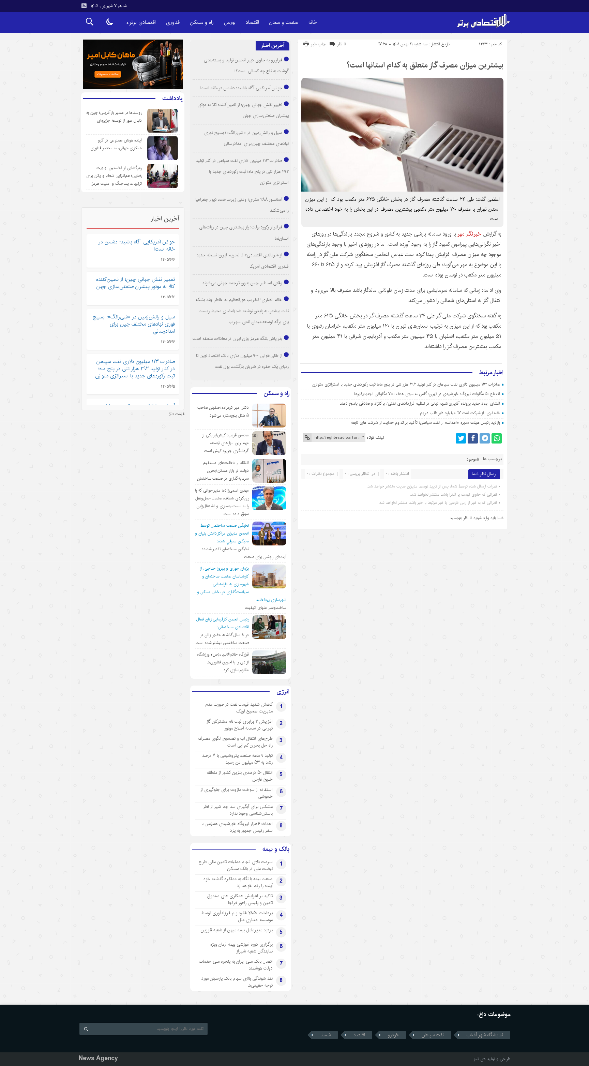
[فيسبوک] (473, 438)
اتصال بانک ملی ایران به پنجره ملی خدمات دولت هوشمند (236, 965)
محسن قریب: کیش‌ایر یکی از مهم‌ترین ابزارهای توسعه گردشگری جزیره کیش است (225, 443)
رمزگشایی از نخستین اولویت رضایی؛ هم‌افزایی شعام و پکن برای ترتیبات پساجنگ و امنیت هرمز (114, 176)
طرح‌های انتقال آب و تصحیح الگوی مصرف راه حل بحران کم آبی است (235, 742)
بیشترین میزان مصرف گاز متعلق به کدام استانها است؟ (425, 65)
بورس (230, 22)
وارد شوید (481, 518)
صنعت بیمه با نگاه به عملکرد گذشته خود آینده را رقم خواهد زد (238, 882)
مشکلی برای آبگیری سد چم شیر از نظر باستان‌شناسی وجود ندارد (238, 810)
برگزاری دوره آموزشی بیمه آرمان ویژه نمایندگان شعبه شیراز (241, 948)
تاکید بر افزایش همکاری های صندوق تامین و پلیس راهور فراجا (240, 899)
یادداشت (172, 98)
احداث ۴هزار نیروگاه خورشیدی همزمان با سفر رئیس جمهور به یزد (237, 827)
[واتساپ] (497, 438)
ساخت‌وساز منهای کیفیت (265, 607)
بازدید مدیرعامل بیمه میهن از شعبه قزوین (237, 930)
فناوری (173, 22)
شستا (325, 1035)
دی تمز (480, 1059)
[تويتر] (461, 438)
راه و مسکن (202, 22)
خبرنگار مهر (470, 234)
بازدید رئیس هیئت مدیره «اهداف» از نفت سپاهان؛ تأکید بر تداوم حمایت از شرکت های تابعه (425, 422)
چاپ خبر (318, 44)
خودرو (393, 1035)
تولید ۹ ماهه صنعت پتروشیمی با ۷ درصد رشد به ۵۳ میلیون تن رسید (237, 759)
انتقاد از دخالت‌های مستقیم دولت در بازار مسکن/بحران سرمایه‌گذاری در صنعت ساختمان (223, 471)
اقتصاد (252, 22)
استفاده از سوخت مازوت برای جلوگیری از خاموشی (236, 793)
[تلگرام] (485, 438)
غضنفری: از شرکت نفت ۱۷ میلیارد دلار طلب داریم (460, 413)
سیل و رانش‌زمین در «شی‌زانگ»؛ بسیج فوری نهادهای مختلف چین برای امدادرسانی (134, 324)
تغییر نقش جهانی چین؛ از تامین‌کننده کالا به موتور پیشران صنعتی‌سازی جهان (135, 283)
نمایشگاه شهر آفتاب (485, 1035)
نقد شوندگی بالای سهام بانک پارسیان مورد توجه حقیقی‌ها (237, 982)
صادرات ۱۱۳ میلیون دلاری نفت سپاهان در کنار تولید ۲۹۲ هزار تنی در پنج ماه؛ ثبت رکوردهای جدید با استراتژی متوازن (406, 384)
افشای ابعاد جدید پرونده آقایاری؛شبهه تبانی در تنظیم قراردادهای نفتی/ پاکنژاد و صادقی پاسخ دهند (420, 403)
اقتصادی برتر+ (141, 22)
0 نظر (341, 44)
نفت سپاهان (433, 1035)
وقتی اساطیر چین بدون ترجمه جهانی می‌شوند (242, 283)
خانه (312, 22)
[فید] (84, 6)
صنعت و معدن (283, 22)
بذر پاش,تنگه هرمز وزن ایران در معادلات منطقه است (237, 338)
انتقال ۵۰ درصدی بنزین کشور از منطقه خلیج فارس (240, 776)
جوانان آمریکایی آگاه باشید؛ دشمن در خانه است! (241, 88)
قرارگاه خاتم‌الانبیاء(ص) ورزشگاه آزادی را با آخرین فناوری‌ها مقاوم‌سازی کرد (223, 662)
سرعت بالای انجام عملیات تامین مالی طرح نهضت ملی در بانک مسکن (236, 865)
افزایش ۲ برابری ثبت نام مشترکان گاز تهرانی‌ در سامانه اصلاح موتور (239, 725)
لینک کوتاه (375, 437)
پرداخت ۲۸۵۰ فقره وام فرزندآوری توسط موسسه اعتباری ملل (237, 916)
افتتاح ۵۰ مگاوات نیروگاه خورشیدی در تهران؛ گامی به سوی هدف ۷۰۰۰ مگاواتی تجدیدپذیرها (427, 394)
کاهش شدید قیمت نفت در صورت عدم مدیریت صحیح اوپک (239, 708)
